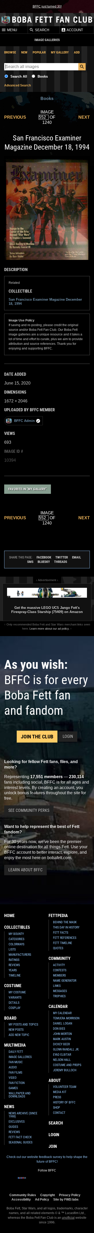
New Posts (16, 1030)
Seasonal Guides (20, 1142)
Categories (16, 939)
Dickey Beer (61, 1044)
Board (10, 1018)
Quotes (58, 948)
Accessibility (21, 1199)
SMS (30, 562)
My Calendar (62, 1013)
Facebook (44, 557)
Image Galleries (20, 1057)
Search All (18, 76)
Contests (59, 970)
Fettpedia (58, 915)
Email (76, 557)
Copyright (47, 1195)
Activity (59, 965)
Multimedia (15, 1045)
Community (59, 958)
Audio (13, 1067)
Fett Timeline (62, 943)
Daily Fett (16, 1052)
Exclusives (17, 1121)
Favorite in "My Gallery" (27, 489)
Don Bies (59, 1028)
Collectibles (17, 927)
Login (68, 736)
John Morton (62, 1034)
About (55, 1080)
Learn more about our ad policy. (49, 628)
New (24, 52)
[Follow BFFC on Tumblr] (47, 1181)
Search (41, 30)
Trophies (59, 996)
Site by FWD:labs (66, 1199)
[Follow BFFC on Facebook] (22, 1181)
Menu (11, 30)
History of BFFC (64, 1102)
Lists (12, 949)
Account (74, 30)
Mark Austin (62, 1039)
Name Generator (64, 980)
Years (13, 970)
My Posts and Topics (23, 1024)
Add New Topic (19, 1035)
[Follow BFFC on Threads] (64, 1181)
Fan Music (16, 1062)
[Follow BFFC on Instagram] (30, 1181)
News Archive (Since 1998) (23, 1114)
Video (12, 1078)
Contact (59, 1113)
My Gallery (60, 52)
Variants (15, 997)
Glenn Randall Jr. (66, 1049)
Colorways (16, 944)
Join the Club (37, 736)
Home (9, 915)
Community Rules (22, 1195)
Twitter (61, 557)
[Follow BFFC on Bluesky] (72, 1181)
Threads (60, 562)
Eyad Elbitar (62, 1054)
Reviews (14, 965)
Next (84, 117)
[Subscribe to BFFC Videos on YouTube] (55, 1181)
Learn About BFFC (25, 869)
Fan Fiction (17, 1083)
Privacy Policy (69, 1195)
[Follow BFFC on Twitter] (38, 1181)
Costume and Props (67, 1065)
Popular (39, 52)
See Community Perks (28, 810)
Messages (60, 991)
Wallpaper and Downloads (20, 1094)
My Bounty (16, 934)
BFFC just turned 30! (47, 6)
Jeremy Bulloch (64, 1070)
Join (53, 1146)
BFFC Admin (24, 421)
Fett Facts (60, 932)
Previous (15, 117)
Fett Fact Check (20, 1137)
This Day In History (66, 927)
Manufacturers (20, 954)
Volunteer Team (64, 1087)
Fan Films (15, 1072)
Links (57, 986)
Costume (12, 985)
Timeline (15, 975)
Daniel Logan (62, 1023)
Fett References (64, 938)
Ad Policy (42, 1199)
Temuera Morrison (66, 1018)
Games (13, 1088)
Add (77, 52)
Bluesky (44, 562)
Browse (10, 52)
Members (59, 975)
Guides (13, 1127)
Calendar (58, 1006)
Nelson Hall (62, 1060)
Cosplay (14, 1008)
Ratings (14, 960)
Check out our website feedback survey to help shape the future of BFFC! (47, 1159)
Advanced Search (17, 85)
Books (43, 76)
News (9, 1106)
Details (14, 1003)
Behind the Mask (65, 922)
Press (57, 1097)
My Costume (17, 992)
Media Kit (59, 1092)
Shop (56, 1107)
